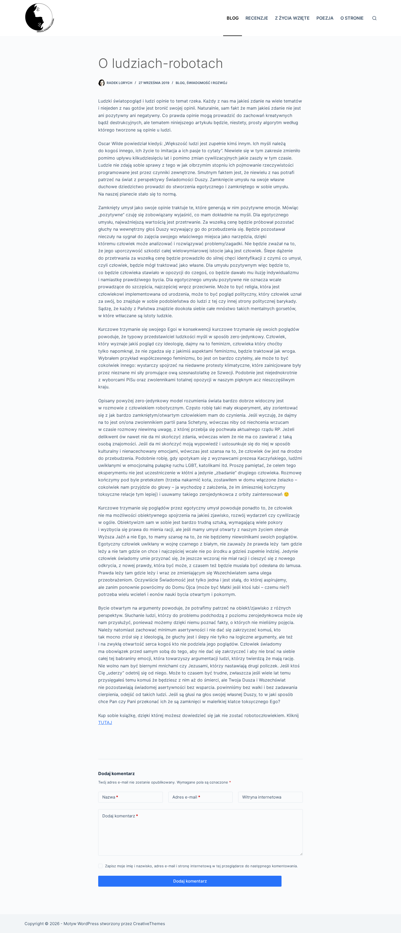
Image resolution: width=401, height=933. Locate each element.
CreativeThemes (149, 923)
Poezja (325, 18)
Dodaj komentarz (120, 815)
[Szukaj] (374, 18)
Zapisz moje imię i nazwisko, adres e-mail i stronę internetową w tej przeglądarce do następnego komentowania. (201, 866)
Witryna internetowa (261, 797)
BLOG (180, 83)
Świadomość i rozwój (207, 83)
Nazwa (110, 797)
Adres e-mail (186, 797)
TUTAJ (105, 722)
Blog (233, 18)
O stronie (352, 18)
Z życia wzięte (292, 18)
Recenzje (257, 18)
